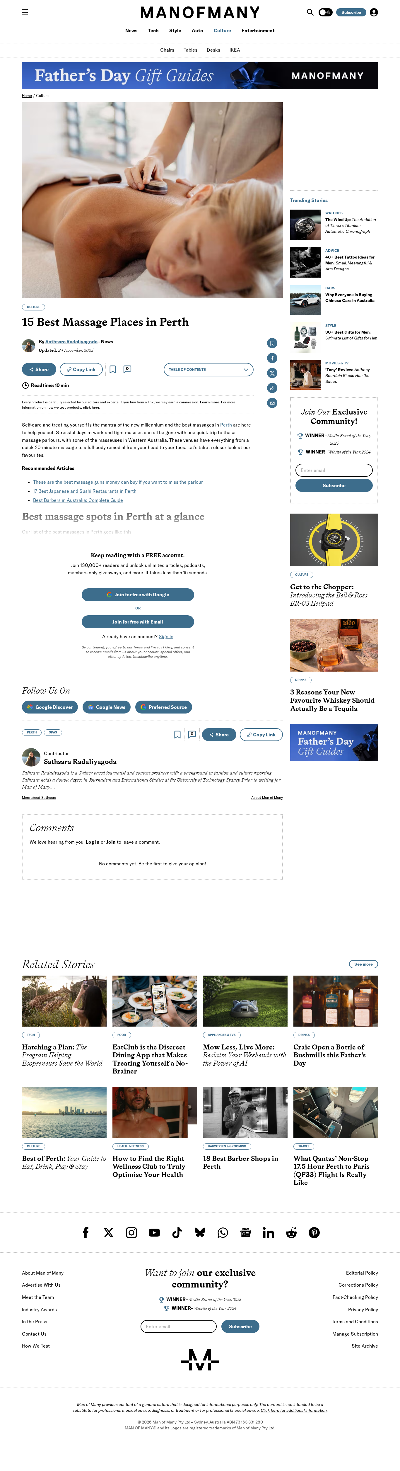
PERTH (32, 732)
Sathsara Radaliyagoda (71, 341)
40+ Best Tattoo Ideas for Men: (350, 262)
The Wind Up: (350, 225)
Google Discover (54, 707)
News (131, 30)
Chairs (167, 50)
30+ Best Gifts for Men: (351, 335)
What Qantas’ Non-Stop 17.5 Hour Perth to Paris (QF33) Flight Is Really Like (331, 1170)
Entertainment (258, 30)
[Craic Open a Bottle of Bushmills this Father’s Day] (335, 1001)
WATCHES (334, 213)
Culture (222, 30)
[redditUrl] (291, 1232)
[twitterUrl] (108, 1232)
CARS (330, 288)
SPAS (53, 732)
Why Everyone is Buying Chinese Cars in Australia (350, 297)
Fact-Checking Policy (355, 1297)
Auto (197, 30)
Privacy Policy (161, 647)
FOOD (121, 1035)
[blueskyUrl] (200, 1232)
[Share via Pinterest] (275, 278)
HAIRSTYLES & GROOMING (227, 1146)
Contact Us (34, 1334)
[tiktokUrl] (177, 1232)
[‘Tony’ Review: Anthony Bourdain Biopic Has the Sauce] (305, 375)
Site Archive (365, 1346)
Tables (190, 50)
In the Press (34, 1321)
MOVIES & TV (337, 363)
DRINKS (301, 680)
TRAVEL (303, 1146)
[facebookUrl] (85, 1232)
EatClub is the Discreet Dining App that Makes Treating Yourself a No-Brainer (150, 1059)
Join (111, 842)
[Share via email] (272, 403)
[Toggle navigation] (27, 12)
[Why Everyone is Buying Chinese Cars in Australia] (305, 300)
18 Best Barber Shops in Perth (240, 1162)
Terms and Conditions (355, 1321)
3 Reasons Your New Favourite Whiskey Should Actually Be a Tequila (332, 700)
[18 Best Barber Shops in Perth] (245, 1112)
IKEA (235, 50)
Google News (110, 707)
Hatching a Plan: (62, 1055)
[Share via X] (275, 265)
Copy (84, 369)
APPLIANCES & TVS (222, 1035)
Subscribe (351, 12)
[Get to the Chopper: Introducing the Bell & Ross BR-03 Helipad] (334, 540)
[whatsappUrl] (222, 1232)
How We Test (36, 1346)
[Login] (374, 12)
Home (27, 95)
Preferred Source (168, 707)
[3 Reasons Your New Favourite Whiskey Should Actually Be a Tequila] (334, 645)
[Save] (112, 369)
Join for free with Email (137, 622)
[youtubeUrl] (154, 1232)
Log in (93, 842)
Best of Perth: (64, 1162)
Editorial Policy (362, 1273)
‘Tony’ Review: (347, 375)
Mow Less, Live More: (244, 1055)
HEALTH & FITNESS (130, 1146)
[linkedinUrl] (268, 1232)
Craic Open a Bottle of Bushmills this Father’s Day (329, 1055)
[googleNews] (245, 1232)
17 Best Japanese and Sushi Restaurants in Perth (84, 491)
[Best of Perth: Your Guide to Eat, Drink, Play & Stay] (64, 1112)
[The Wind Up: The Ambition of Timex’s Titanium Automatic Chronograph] (305, 225)
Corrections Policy (358, 1285)
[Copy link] (275, 291)
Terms (138, 647)
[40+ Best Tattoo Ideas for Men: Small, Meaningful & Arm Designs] (305, 262)
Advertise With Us (41, 1285)
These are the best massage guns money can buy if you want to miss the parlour (118, 482)
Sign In (166, 636)
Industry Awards (39, 1309)
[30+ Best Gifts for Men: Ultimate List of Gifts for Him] (305, 337)
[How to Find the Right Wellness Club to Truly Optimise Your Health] (154, 1112)
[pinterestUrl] (314, 1232)
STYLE (330, 325)
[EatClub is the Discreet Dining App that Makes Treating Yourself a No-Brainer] (154, 1001)
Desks (213, 50)
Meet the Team (38, 1297)
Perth (226, 425)
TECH (31, 1035)
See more (363, 964)
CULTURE (33, 307)
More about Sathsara (39, 797)
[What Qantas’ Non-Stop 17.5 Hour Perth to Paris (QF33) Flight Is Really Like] (335, 1112)
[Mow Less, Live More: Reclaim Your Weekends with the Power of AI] (245, 1001)
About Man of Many (267, 797)
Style (175, 30)
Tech (153, 30)
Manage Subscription (355, 1334)
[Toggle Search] (311, 12)
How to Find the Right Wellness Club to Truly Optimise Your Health (148, 1166)
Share (42, 369)
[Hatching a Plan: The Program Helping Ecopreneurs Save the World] (64, 1001)
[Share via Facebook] (275, 253)
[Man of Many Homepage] (200, 12)
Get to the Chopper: (328, 595)
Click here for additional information (294, 1410)
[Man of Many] (200, 1359)
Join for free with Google (142, 594)
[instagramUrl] (131, 1232)
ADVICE (332, 250)
